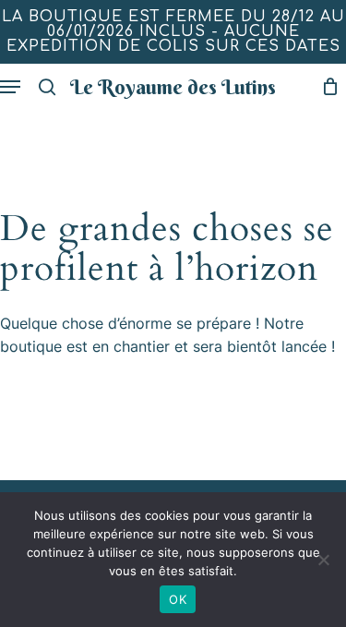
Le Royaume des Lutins (173, 87)
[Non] (323, 559)
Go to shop (275, 299)
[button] (10, 87)
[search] (47, 87)
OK (177, 599)
